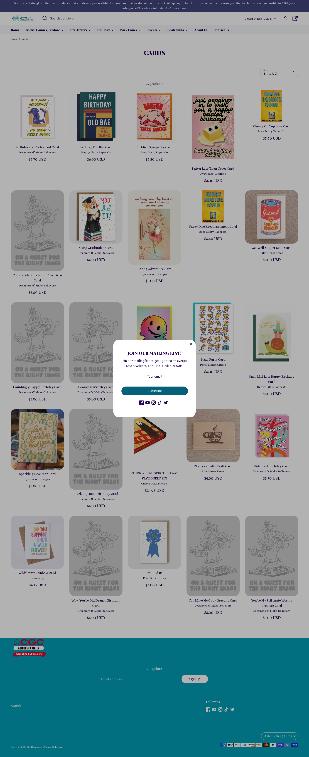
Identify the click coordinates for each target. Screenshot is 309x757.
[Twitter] (166, 402)
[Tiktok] (160, 402)
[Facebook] (141, 402)
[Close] (191, 344)
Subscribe (155, 391)
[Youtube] (147, 402)
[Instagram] (153, 402)
